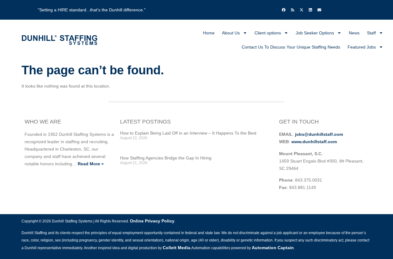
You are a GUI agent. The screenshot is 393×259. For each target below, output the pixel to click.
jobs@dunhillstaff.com (319, 134)
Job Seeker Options (315, 32)
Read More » (91, 163)
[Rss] (292, 10)
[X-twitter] (301, 10)
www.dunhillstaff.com (314, 141)
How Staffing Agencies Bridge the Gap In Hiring (166, 157)
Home (209, 32)
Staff (371, 32)
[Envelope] (319, 10)
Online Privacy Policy (152, 220)
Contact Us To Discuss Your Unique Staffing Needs (291, 47)
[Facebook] (283, 10)
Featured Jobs (362, 47)
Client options (268, 32)
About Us (231, 32)
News (354, 32)
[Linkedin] (310, 10)
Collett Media (176, 247)
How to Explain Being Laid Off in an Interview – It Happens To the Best (188, 133)
